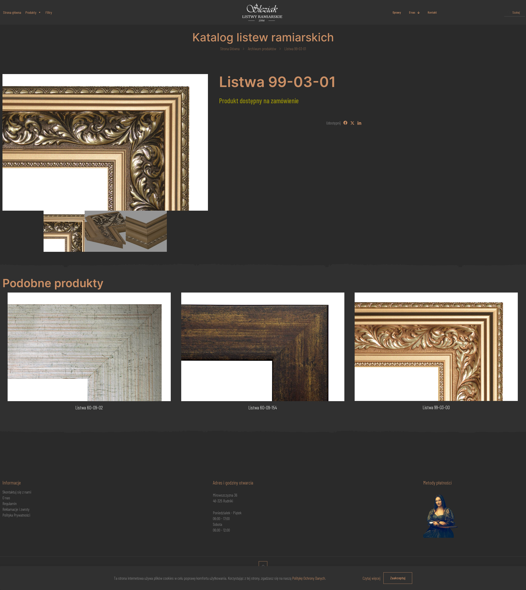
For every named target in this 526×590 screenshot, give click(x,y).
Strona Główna (230, 48)
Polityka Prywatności (16, 514)
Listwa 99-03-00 (436, 407)
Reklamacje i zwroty (15, 509)
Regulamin (9, 503)
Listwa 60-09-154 (262, 407)
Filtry (48, 12)
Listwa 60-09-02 (89, 407)
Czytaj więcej (371, 578)
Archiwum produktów (262, 48)
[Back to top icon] (263, 565)
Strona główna (12, 12)
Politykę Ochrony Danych (308, 578)
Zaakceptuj (397, 578)
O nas (6, 497)
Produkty (30, 12)
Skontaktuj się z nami (16, 491)
